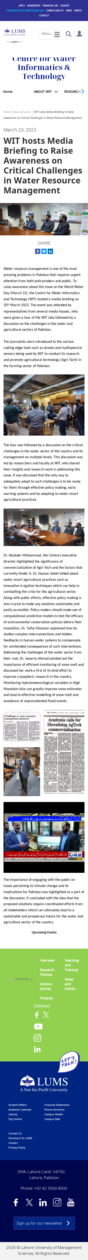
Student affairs (17, 1105)
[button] (68, 34)
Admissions (33, 5)
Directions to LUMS (20, 1138)
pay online (15, 1119)
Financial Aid (50, 5)
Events (78, 10)
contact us (15, 1133)
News (69, 10)
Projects (46, 998)
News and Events (70, 984)
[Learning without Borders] (14, 41)
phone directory (54, 1109)
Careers (13, 1143)
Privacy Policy (16, 1147)
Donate (65, 5)
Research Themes (47, 972)
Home (7, 91)
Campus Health (55, 10)
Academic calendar (20, 1109)
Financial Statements (56, 1105)
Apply (22, 5)
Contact (44, 15)
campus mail (52, 1119)
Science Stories (46, 986)
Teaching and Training (72, 965)
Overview (47, 960)
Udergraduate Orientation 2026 (25, 10)
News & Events (22, 112)
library (12, 1114)
